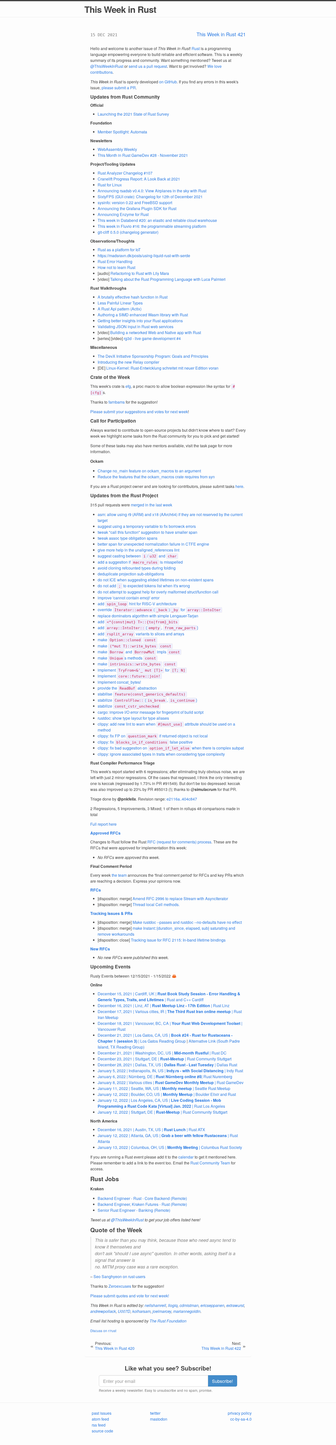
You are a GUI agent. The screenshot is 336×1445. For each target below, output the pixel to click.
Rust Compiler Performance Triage (122, 763)
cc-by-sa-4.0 (241, 1419)
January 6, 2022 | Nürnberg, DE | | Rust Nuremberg (165, 1076)
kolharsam (141, 1311)
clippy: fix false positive (145, 742)
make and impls (139, 652)
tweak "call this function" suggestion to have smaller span (147, 532)
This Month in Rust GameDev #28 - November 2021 (143, 155)
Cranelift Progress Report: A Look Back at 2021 (139, 179)
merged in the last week (151, 505)
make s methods (127, 658)
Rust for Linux (110, 185)
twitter (155, 1413)
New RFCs (100, 949)
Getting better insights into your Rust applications (140, 320)
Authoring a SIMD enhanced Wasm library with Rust (143, 315)
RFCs (95, 890)
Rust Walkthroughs (108, 288)
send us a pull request (148, 66)
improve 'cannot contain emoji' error (128, 598)
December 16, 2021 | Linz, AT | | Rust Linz (163, 1005)
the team (119, 875)
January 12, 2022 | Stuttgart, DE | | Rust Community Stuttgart (162, 1112)
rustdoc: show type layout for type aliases (133, 718)
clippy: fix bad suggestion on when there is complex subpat (171, 748)
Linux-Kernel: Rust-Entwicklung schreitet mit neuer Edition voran (162, 368)
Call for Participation (113, 420)
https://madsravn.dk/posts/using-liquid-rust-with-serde (144, 255)
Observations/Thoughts (112, 241)
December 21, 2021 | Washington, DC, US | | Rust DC (162, 1053)
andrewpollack (103, 1311)
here (239, 486)
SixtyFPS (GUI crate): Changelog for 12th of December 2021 (150, 196)
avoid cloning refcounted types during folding (137, 568)
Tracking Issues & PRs (111, 913)
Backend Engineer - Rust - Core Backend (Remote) (142, 1198)
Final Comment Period (111, 866)
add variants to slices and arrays (141, 634)
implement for (141, 670)
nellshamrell (155, 1305)
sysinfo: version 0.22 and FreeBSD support (135, 202)
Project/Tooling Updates (112, 164)
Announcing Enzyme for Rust (123, 214)
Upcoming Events (110, 966)
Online (96, 985)
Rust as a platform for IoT (119, 249)
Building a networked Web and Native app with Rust (155, 332)
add (138, 621)
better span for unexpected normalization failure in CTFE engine (153, 544)
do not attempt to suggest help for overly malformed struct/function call (158, 592)
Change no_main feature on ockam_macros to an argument (149, 471)
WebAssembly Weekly (117, 149)
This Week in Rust (120, 9)
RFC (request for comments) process (179, 842)
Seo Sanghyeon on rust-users (119, 1276)
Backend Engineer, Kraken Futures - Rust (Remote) (142, 1204)
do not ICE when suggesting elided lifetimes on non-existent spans (156, 580)
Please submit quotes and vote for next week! (129, 1296)
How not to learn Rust (116, 267)
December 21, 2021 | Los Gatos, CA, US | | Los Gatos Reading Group (165, 1038)
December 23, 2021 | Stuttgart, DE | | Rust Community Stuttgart (164, 1059)
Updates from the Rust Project (124, 495)
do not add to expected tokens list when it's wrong (144, 586)
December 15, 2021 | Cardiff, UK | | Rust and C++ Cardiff (169, 996)
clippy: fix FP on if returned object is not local (153, 736)
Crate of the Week (110, 377)
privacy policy (240, 1413)
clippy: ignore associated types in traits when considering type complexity (161, 754)
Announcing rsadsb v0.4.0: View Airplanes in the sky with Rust (152, 191)
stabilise (141, 694)
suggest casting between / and (137, 556)
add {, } (148, 627)
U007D (124, 1311)
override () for (159, 609)
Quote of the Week (116, 1230)
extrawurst (235, 1305)
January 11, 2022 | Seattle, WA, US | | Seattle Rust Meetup (164, 1088)
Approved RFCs (105, 833)
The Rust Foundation (168, 1321)
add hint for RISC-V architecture (137, 604)
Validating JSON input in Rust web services (135, 326)
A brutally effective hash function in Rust (133, 297)
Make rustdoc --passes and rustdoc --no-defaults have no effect (187, 922)
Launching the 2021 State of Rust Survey (133, 114)
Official (96, 105)
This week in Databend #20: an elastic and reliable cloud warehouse (157, 220)
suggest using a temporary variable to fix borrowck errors (147, 526)
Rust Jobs (104, 1179)
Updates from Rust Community (125, 96)
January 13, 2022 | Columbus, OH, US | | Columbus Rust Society (170, 1147)
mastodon (158, 1419)
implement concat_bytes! (119, 682)
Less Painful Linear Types (120, 303)
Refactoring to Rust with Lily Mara (139, 273)
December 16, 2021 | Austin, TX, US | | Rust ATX (151, 1129)
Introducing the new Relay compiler (128, 362)
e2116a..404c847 (182, 799)
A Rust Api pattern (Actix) (119, 309)
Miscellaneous (103, 347)
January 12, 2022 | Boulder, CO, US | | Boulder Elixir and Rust (167, 1094)
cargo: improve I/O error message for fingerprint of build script (150, 712)
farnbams (116, 402)
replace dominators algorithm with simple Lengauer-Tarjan (148, 616)
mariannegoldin (186, 1311)
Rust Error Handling (115, 261)
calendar (186, 1157)
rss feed (99, 1425)
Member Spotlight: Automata (122, 132)
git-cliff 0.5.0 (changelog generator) (128, 232)
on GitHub (168, 82)
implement (129, 676)
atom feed (100, 1419)
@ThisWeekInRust (106, 66)
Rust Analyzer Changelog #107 (125, 173)
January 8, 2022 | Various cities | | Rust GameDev (171, 1082)
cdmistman (189, 1305)
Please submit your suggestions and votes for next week (139, 411)
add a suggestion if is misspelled (140, 562)
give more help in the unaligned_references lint (138, 550)
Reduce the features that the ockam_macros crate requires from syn (156, 477)
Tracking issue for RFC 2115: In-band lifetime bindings (178, 940)
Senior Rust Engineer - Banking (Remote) (134, 1210)
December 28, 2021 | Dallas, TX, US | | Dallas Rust (167, 1065)
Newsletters (101, 140)
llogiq (173, 1305)
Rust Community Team (210, 1163)
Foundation (101, 123)
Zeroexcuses (119, 1286)
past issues (101, 1413)
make (127, 639)
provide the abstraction (127, 688)
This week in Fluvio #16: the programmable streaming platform (152, 226)
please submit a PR (119, 87)
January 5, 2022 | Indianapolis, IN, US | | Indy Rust (170, 1070)
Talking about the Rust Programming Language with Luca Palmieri (168, 279)
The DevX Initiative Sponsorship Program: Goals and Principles (153, 356)
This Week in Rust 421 (221, 34)
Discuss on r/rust (103, 1330)
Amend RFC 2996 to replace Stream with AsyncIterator (180, 898)
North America (103, 1121)
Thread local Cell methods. (156, 904)
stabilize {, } (147, 700)
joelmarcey (162, 1311)
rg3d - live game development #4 (152, 338)
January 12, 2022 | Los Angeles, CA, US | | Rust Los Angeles (161, 1103)
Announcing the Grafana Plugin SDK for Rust (137, 208)
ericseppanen (212, 1305)
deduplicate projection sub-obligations (131, 574)
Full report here (103, 824)
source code (102, 1431)
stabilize (128, 706)
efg (128, 386)
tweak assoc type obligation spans (127, 538)
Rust (196, 48)
